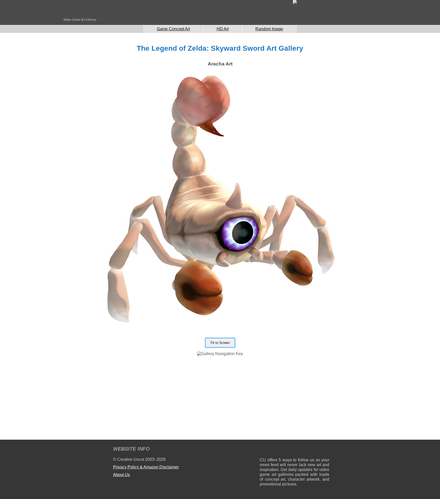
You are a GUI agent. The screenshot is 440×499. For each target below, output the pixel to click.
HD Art (223, 29)
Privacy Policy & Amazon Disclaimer (146, 467)
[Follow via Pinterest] (325, 449)
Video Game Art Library (79, 19)
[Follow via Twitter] (310, 449)
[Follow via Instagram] (279, 449)
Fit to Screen (220, 343)
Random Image (269, 29)
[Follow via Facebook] (294, 449)
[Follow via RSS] (263, 449)
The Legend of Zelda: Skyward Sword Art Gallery (220, 48)
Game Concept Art (173, 29)
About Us (121, 475)
